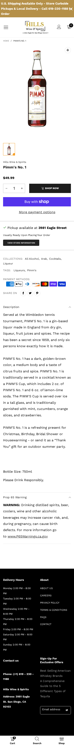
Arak (44, 258)
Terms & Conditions (53, 609)
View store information (21, 243)
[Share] (23, 293)
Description (11, 307)
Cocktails (55, 258)
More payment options (37, 212)
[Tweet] (30, 293)
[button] (6, 188)
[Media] (68, 50)
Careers (46, 595)
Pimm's (31, 270)
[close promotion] (71, 8)
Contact (45, 624)
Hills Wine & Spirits (14, 162)
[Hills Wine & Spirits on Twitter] (10, 718)
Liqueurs (19, 270)
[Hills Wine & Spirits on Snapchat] (28, 718)
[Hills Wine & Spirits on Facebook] (4, 718)
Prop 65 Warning (15, 497)
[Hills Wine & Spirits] (35, 27)
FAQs (43, 617)
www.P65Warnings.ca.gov (28, 536)
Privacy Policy (49, 602)
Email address (51, 709)
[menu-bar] (8, 27)
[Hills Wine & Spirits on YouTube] (4, 724)
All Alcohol (32, 258)
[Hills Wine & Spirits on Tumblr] (22, 718)
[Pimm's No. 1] (37, 91)
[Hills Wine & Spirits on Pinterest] (16, 718)
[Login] (59, 27)
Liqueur (8, 263)
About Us (46, 588)
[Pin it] (37, 293)
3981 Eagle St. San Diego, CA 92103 (16, 701)
